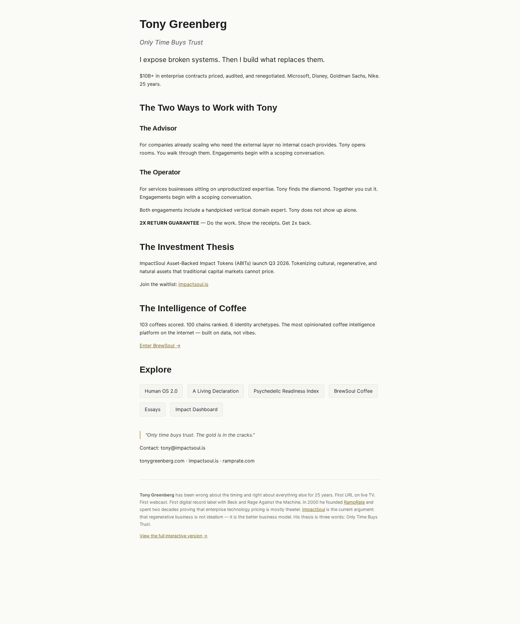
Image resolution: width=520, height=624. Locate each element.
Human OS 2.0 (161, 391)
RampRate (354, 502)
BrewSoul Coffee (353, 391)
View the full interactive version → (174, 535)
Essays (152, 409)
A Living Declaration (216, 391)
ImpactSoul (313, 509)
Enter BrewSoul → (160, 346)
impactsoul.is (193, 284)
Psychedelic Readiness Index (286, 391)
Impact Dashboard (196, 409)
